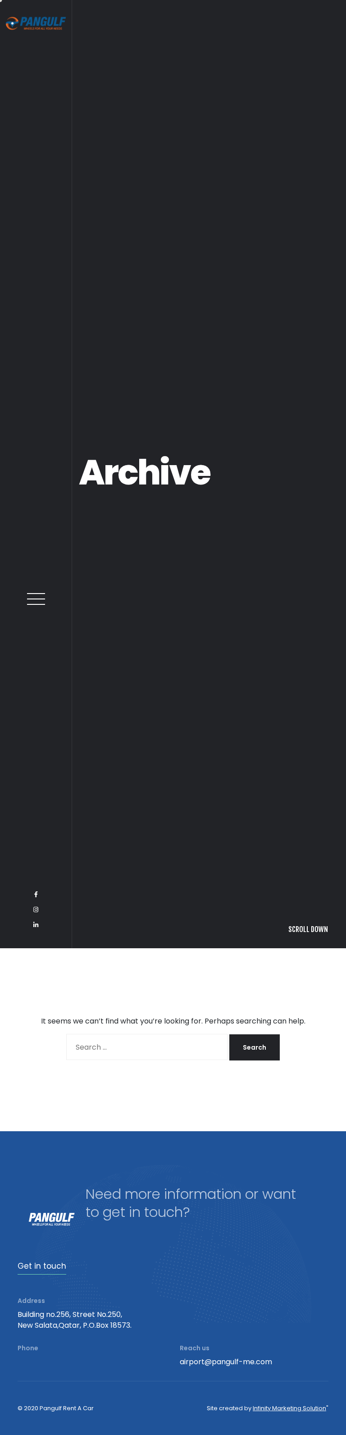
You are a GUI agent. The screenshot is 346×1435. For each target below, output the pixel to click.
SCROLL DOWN (308, 1416)
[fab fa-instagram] (35, 1396)
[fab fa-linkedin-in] (35, 1412)
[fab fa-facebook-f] (36, 1381)
